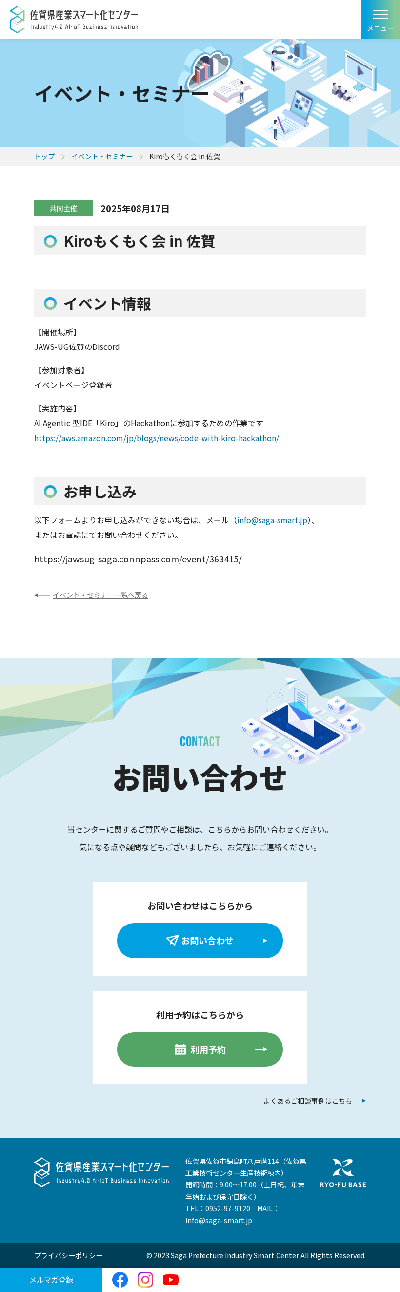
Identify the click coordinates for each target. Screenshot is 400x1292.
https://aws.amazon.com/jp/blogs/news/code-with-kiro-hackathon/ (156, 438)
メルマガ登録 (51, 1279)
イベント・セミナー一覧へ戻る (100, 595)
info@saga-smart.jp (272, 520)
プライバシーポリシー (68, 1255)
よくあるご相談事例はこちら (307, 1101)
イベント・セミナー (102, 156)
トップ (44, 156)
